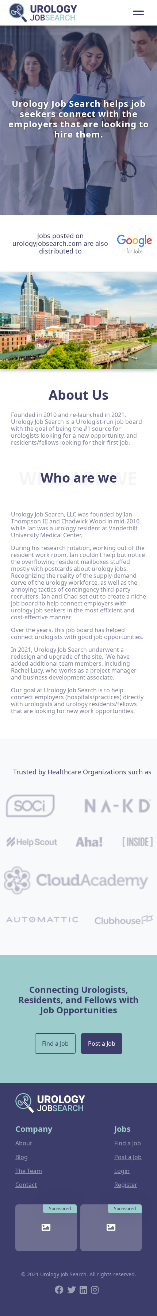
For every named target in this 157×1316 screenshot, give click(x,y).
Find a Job (55, 1044)
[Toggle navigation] (138, 13)
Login (122, 1171)
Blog (21, 1157)
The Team (28, 1171)
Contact (26, 1185)
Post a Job (101, 1044)
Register (125, 1185)
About (23, 1143)
